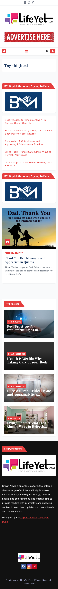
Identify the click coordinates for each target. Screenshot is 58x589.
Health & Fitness (16, 354)
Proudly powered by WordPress (20, 580)
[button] (47, 51)
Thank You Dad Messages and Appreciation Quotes (25, 260)
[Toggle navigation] (26, 51)
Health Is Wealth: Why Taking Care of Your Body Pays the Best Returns (27, 362)
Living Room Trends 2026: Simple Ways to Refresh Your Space (28, 426)
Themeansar (28, 583)
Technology (14, 322)
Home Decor (14, 418)
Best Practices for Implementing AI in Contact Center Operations (28, 330)
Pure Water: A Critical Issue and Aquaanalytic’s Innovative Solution (29, 394)
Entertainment (14, 253)
